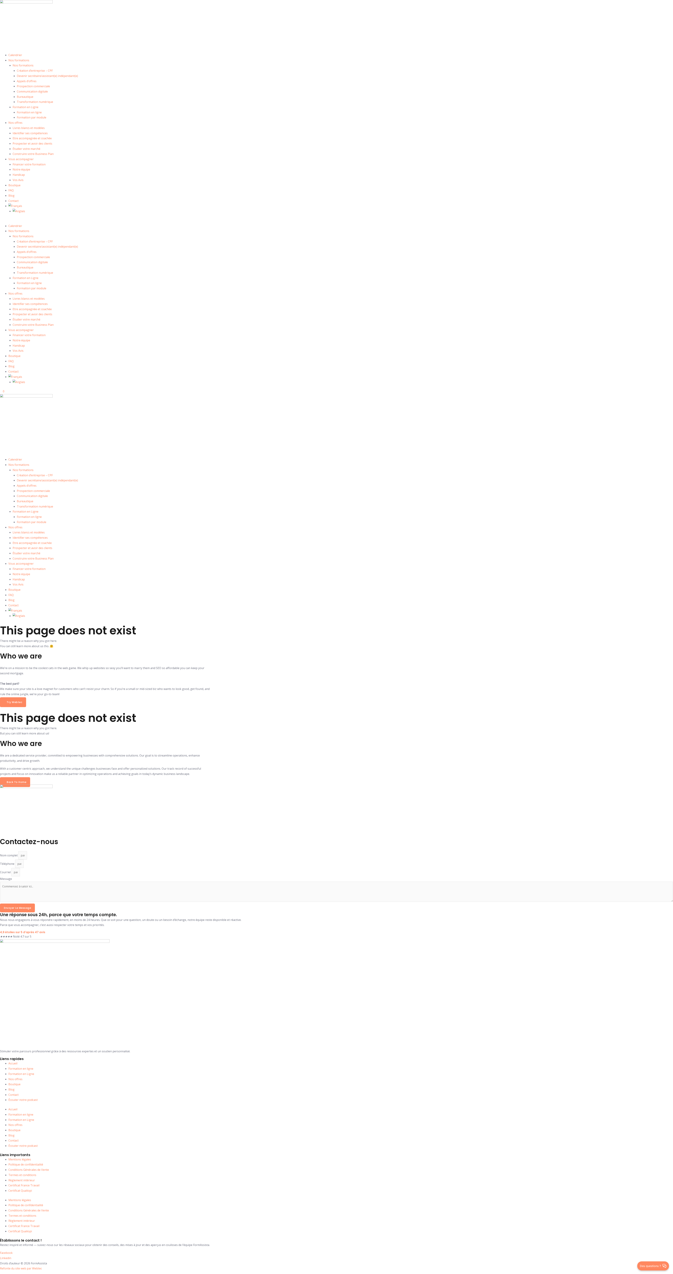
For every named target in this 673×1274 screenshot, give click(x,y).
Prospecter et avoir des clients (32, 143)
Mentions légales (19, 1159)
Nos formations (18, 60)
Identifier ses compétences (30, 133)
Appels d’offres (26, 81)
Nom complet (9, 855)
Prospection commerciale (33, 86)
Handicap (19, 175)
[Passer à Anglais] (19, 211)
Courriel (5, 872)
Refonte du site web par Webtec (21, 1268)
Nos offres (15, 123)
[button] (336, 220)
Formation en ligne (29, 112)
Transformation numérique (35, 102)
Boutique (14, 185)
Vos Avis (18, 180)
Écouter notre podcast (23, 1100)
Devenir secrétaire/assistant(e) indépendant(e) (47, 76)
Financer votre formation (29, 164)
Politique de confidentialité (25, 1164)
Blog (11, 195)
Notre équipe (21, 169)
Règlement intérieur (21, 1180)
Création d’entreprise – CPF (35, 71)
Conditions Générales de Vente (28, 1170)
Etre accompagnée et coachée (32, 138)
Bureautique (25, 97)
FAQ (11, 190)
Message (6, 879)
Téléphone (7, 864)
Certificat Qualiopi (20, 1191)
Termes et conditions (22, 1175)
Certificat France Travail (23, 1185)
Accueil (12, 1063)
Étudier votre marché (26, 149)
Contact (13, 201)
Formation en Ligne (25, 107)
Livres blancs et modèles (29, 128)
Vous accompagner (21, 159)
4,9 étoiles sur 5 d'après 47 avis (22, 932)
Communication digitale (32, 91)
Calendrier (15, 55)
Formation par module (31, 117)
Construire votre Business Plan (33, 154)
